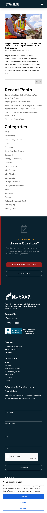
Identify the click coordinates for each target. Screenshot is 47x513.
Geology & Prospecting (13, 159)
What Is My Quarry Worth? (14, 119)
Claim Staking (10, 136)
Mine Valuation (10, 178)
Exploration (9, 147)
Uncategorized (10, 209)
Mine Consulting (11, 170)
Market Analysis (11, 166)
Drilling (7, 143)
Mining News (9, 375)
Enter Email (9, 412)
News (7, 189)
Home (7, 363)
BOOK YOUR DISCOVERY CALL (24, 265)
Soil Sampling (10, 205)
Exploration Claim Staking (14, 151)
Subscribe (23, 467)
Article (7, 132)
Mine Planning (10, 174)
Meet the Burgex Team (13, 369)
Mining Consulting (11, 349)
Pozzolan (8, 197)
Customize (23, 502)
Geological (9, 155)
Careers (7, 380)
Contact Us (24, 273)
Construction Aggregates (13, 346)
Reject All (23, 508)
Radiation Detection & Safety (16, 201)
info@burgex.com (11, 318)
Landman (8, 163)
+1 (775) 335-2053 (12, 323)
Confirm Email (10, 424)
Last (6, 448)
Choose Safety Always (12, 372)
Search (38, 81)
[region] (23, 495)
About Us (8, 366)
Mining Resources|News (22, 50)
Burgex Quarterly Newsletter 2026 (18, 102)
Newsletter (9, 193)
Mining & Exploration (12, 182)
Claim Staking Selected (13, 140)
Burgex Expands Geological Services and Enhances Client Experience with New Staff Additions (23, 45)
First (6, 437)
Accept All (23, 496)
